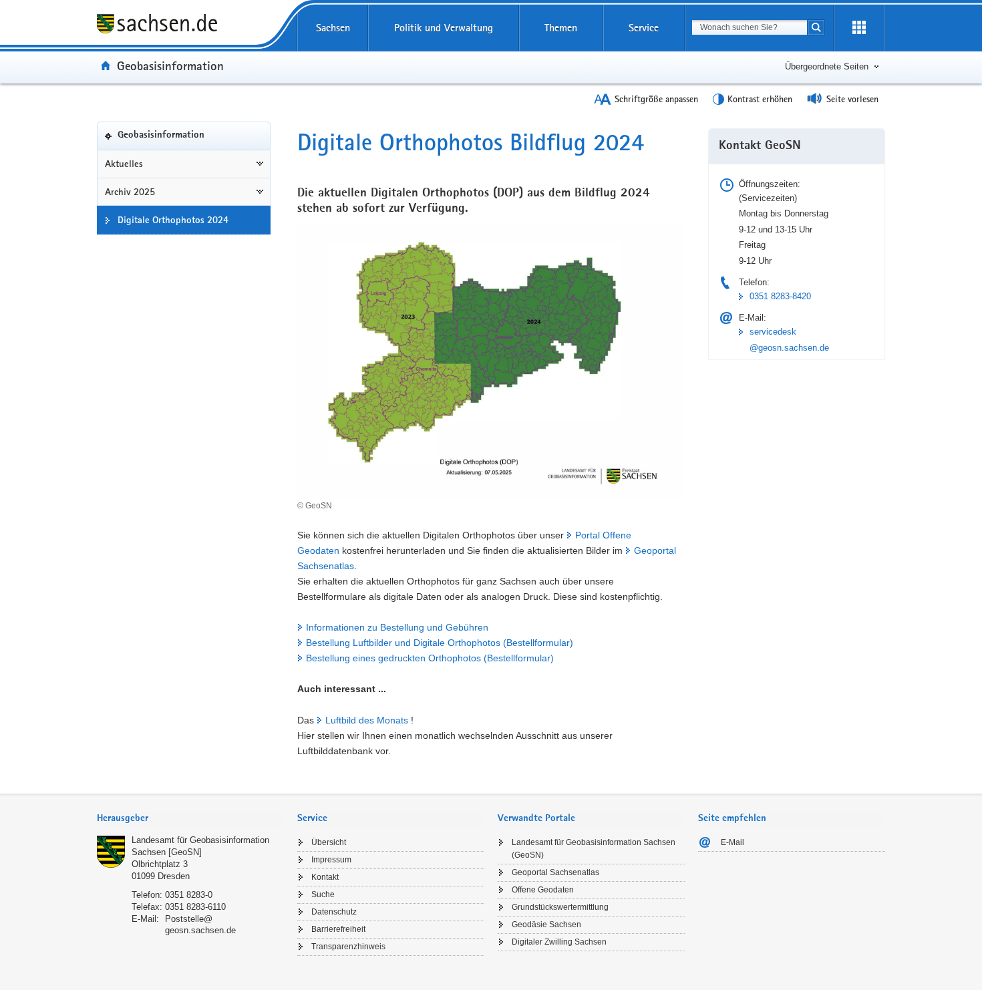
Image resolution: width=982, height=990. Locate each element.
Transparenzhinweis (348, 946)
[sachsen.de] (190, 25)
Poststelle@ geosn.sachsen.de (200, 925)
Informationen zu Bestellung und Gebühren (397, 627)
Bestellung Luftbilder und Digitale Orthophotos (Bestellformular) (439, 642)
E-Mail (732, 842)
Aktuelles (124, 164)
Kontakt (325, 877)
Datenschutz (334, 912)
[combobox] (749, 27)
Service (644, 27)
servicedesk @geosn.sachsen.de (789, 339)
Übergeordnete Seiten (826, 66)
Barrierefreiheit (338, 929)
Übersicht (328, 842)
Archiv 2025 (130, 192)
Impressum (331, 859)
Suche (323, 894)
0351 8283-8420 (780, 296)
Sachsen (333, 27)
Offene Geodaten (543, 889)
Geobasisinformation (170, 65)
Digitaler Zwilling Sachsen (559, 942)
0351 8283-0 (188, 895)
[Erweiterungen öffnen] (859, 28)
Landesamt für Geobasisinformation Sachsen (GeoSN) (593, 849)
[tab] (190, 819)
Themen (560, 27)
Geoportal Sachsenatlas (555, 872)
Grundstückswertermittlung (560, 907)
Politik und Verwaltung (443, 27)
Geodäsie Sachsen (546, 924)
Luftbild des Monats (366, 720)
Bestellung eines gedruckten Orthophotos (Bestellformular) (430, 658)
